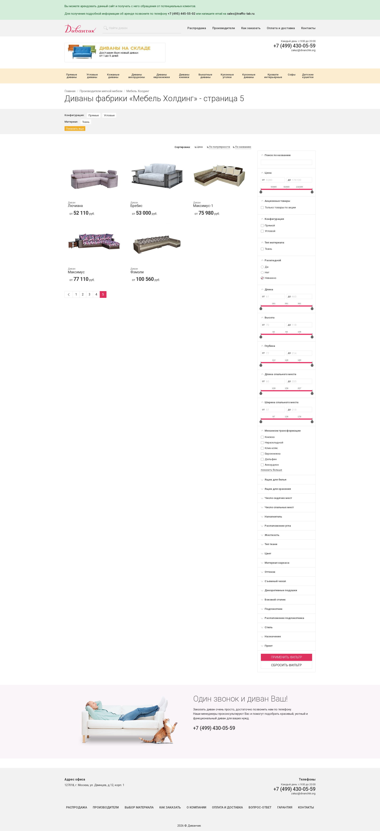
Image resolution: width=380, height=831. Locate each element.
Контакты (308, 28)
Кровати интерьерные (273, 76)
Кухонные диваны (248, 76)
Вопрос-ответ (260, 807)
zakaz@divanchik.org (303, 50)
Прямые (93, 115)
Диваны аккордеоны (136, 76)
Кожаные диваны (113, 76)
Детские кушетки (308, 76)
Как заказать (250, 28)
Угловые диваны (92, 76)
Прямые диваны (71, 76)
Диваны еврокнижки (161, 76)
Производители (223, 28)
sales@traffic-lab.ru (241, 13)
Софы (291, 74)
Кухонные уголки (227, 76)
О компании (196, 807)
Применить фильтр (286, 657)
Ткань (85, 121)
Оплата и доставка (281, 28)
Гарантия (284, 807)
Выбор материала (139, 807)
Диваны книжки (184, 76)
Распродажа (196, 28)
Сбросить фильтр (286, 665)
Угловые (109, 115)
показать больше (271, 469)
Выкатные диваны (205, 76)
